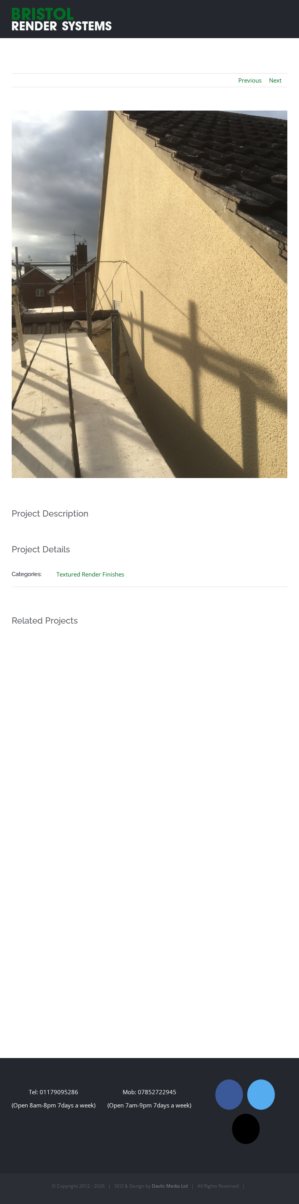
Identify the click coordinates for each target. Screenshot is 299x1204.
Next (275, 80)
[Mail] (246, 1129)
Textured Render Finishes (90, 574)
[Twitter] (261, 1094)
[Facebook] (229, 1094)
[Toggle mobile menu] (284, 13)
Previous (250, 80)
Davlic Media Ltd (170, 1186)
